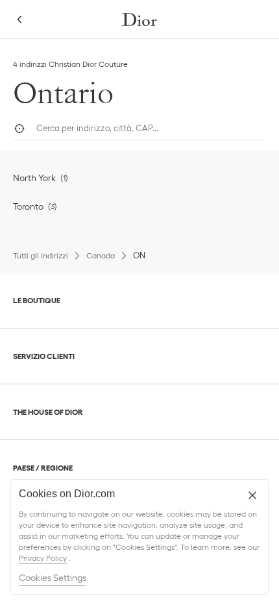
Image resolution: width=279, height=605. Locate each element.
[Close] (252, 495)
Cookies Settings (52, 578)
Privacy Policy (43, 558)
